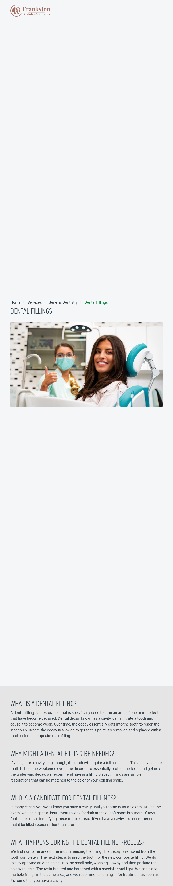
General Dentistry (63, 302)
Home (15, 302)
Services (34, 302)
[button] (158, 11)
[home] (30, 10)
